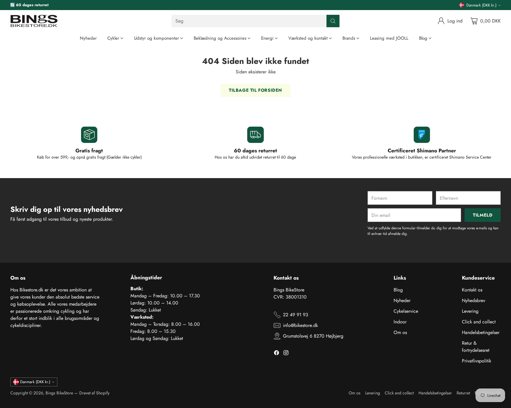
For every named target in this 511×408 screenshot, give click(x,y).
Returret (463, 393)
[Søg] (332, 21)
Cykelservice (406, 311)
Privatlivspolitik (476, 360)
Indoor (400, 321)
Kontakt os (472, 289)
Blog (398, 289)
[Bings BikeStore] (34, 21)
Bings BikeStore (59, 393)
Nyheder (402, 300)
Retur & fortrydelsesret (475, 347)
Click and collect (479, 321)
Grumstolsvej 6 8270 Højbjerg (313, 336)
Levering (470, 311)
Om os (400, 332)
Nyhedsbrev (473, 300)
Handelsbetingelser (480, 332)
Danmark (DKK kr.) (481, 5)
